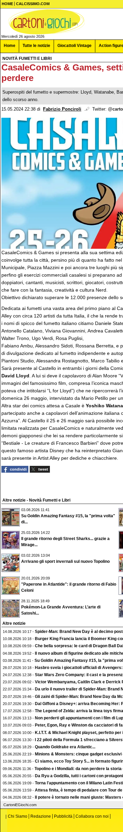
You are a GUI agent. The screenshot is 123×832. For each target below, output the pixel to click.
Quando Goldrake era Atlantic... (65, 747)
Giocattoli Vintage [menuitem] (74, 45)
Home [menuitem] (9, 45)
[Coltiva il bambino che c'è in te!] (46, 21)
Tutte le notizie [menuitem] (36, 45)
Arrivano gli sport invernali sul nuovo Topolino (65, 561)
